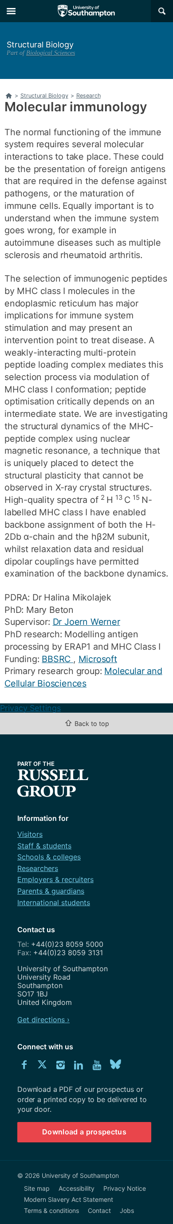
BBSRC (57, 659)
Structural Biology (40, 44)
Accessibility (76, 1188)
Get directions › (43, 1019)
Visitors (30, 834)
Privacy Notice (124, 1188)
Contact (99, 1210)
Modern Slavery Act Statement (68, 1199)
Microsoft (98, 659)
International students (53, 902)
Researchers (37, 868)
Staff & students (44, 845)
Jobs (127, 1210)
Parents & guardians (50, 891)
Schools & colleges (49, 856)
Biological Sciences (50, 52)
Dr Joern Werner (86, 621)
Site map (37, 1188)
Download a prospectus (84, 1131)
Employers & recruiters (55, 879)
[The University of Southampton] (86, 11)
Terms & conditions (51, 1210)
